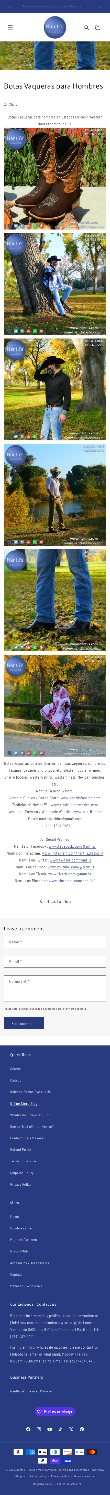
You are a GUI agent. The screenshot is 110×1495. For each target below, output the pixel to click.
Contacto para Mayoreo (28, 1138)
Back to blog (59, 901)
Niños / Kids (19, 1251)
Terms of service (84, 1476)
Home (14, 1216)
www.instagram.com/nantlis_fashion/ (72, 853)
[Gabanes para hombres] (55, 756)
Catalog (15, 1080)
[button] (10, 27)
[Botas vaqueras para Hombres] (55, 651)
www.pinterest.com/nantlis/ (72, 880)
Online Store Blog (23, 1103)
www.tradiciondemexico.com (74, 804)
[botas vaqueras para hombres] (55, 229)
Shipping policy (42, 1484)
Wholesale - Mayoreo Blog (30, 1115)
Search (15, 1068)
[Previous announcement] (9, 6)
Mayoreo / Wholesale (26, 1286)
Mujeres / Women (23, 1239)
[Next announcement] (100, 6)
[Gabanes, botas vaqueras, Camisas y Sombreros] (55, 334)
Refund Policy (20, 1149)
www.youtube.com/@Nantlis (71, 867)
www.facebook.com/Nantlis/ (72, 846)
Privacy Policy (20, 1184)
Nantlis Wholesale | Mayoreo (31, 1391)
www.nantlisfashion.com (81, 797)
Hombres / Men (22, 1228)
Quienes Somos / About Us (30, 1091)
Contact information (69, 1484)
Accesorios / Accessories (29, 1263)
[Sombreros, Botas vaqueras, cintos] (55, 545)
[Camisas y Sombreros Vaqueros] (55, 440)
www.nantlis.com (87, 811)
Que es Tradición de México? (32, 1126)
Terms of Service (23, 1161)
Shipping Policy (22, 1173)
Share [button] (13, 104)
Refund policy (38, 1476)
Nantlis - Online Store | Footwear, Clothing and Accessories (52, 1469)
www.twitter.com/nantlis (70, 860)
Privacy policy (60, 1476)
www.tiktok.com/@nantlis (69, 873)
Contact (16, 1274)
